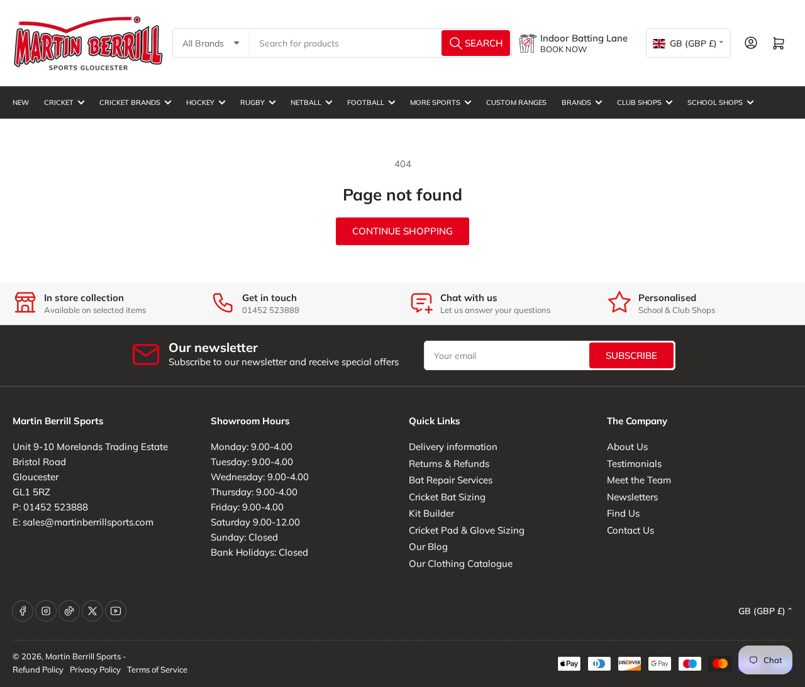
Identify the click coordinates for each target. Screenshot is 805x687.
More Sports (435, 102)
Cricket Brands (129, 102)
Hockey (200, 102)
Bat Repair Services (450, 480)
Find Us (623, 513)
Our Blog (428, 546)
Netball (306, 102)
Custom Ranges (516, 102)
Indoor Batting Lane (584, 38)
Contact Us (630, 530)
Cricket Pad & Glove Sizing (467, 530)
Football (365, 102)
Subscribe (631, 355)
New (21, 102)
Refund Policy (38, 669)
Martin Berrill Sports (83, 656)
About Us (627, 447)
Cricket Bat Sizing (447, 497)
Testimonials (634, 464)
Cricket (59, 102)
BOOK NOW (563, 49)
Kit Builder (431, 513)
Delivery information (453, 447)
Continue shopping (402, 231)
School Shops (715, 102)
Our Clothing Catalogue (461, 563)
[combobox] (381, 43)
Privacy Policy (95, 669)
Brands (576, 102)
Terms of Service (157, 669)
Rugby (252, 102)
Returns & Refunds (449, 464)
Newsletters (632, 497)
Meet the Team (639, 480)
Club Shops (639, 102)
